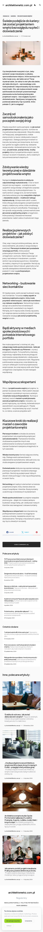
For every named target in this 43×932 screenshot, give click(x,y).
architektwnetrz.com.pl (18, 5)
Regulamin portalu (12, 903)
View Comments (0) (21, 544)
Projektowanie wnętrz (25, 16)
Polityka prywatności (30, 903)
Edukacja (6, 16)
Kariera (13, 16)
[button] (3, 5)
